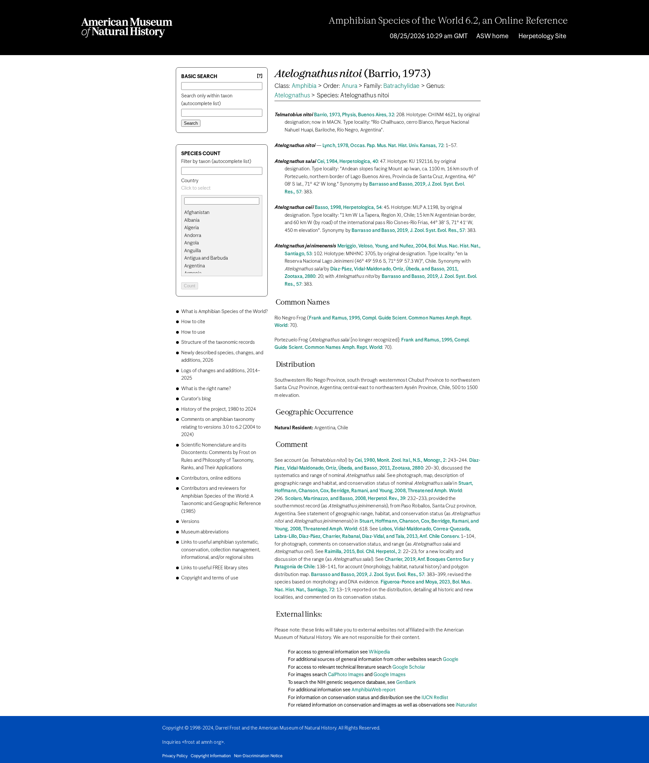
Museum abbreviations (205, 532)
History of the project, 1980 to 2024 (218, 409)
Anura (350, 86)
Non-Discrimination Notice (258, 756)
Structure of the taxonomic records (218, 342)
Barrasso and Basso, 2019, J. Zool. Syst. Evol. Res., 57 (408, 230)
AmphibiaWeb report (373, 690)
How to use (193, 332)
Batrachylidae (401, 86)
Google (450, 659)
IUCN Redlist (435, 697)
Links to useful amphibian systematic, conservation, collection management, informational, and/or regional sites (220, 550)
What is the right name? (206, 388)
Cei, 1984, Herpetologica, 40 (347, 161)
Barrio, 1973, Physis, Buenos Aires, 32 (354, 115)
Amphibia (304, 86)
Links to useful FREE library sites (214, 568)
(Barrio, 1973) (352, 74)
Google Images (390, 674)
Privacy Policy (175, 756)
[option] (224, 213)
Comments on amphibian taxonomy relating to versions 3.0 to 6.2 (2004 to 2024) (221, 427)
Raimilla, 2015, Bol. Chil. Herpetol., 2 (362, 551)
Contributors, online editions (211, 478)
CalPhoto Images (346, 674)
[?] (259, 76)
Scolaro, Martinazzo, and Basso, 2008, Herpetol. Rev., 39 (345, 498)
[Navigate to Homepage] (126, 28)
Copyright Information (211, 756)
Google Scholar (408, 667)
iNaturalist (466, 705)
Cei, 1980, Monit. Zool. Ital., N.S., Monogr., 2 (400, 460)
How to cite (193, 321)
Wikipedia (379, 652)
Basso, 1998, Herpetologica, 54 (348, 207)
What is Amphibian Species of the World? (224, 311)
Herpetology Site (542, 36)
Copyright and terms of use (209, 578)
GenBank (406, 682)
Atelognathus (292, 96)
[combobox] (221, 188)
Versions (190, 521)
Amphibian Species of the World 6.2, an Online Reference (448, 21)
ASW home (492, 36)
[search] (222, 220)
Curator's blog (196, 399)
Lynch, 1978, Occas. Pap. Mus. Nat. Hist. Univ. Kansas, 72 (382, 145)
